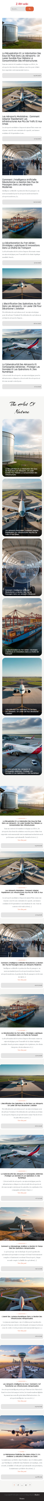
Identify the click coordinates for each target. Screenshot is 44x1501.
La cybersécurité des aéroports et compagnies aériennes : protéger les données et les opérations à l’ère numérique (21, 368)
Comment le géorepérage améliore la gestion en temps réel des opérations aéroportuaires (22, 1247)
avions (21, 1451)
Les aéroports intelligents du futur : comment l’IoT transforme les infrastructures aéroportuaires (22, 1385)
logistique (21, 1030)
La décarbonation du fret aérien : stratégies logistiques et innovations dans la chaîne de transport (21, 245)
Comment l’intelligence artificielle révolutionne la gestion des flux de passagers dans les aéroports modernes (20, 183)
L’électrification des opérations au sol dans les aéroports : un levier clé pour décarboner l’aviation (22, 306)
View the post (22, 840)
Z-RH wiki (22, 4)
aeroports (21, 818)
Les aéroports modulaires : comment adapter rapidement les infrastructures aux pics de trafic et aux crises (22, 120)
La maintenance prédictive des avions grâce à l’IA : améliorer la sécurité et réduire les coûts (22, 1455)
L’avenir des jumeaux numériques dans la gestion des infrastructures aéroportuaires (22, 1317)
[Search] (30, 9)
